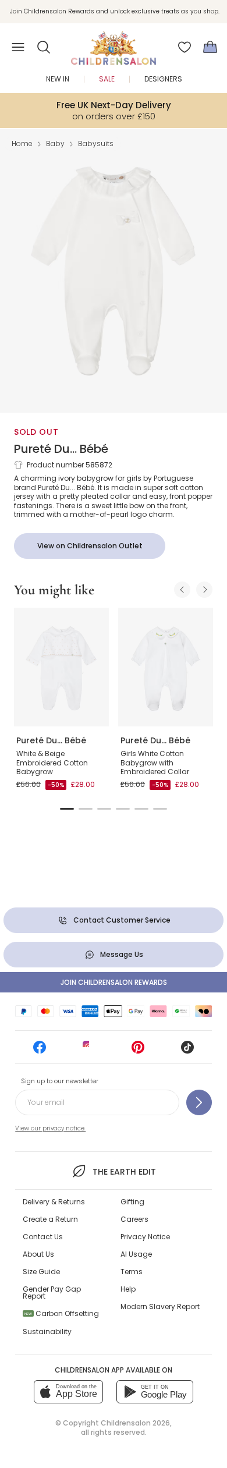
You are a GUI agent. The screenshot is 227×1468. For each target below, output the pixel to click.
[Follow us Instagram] (89, 1051)
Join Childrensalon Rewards (114, 982)
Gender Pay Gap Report (52, 1292)
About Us (38, 1254)
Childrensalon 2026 (135, 1423)
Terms (131, 1271)
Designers (163, 79)
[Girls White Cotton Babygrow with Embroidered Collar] (165, 667)
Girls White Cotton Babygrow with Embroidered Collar (154, 762)
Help (128, 1289)
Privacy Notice (145, 1237)
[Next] (204, 589)
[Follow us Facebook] (39, 1051)
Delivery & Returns (54, 1202)
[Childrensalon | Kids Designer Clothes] (113, 43)
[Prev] (182, 589)
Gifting (132, 1202)
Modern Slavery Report (160, 1306)
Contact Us (43, 1237)
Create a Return (50, 1219)
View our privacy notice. (50, 1128)
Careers (134, 1219)
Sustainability (47, 1331)
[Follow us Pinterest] (138, 1051)
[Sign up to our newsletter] (199, 1102)
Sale (107, 79)
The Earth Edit (124, 1172)
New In (57, 79)
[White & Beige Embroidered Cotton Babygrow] (61, 667)
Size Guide (41, 1271)
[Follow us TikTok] (187, 1051)
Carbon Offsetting (61, 1313)
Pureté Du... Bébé (61, 449)
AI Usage (136, 1254)
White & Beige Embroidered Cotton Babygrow (52, 762)
